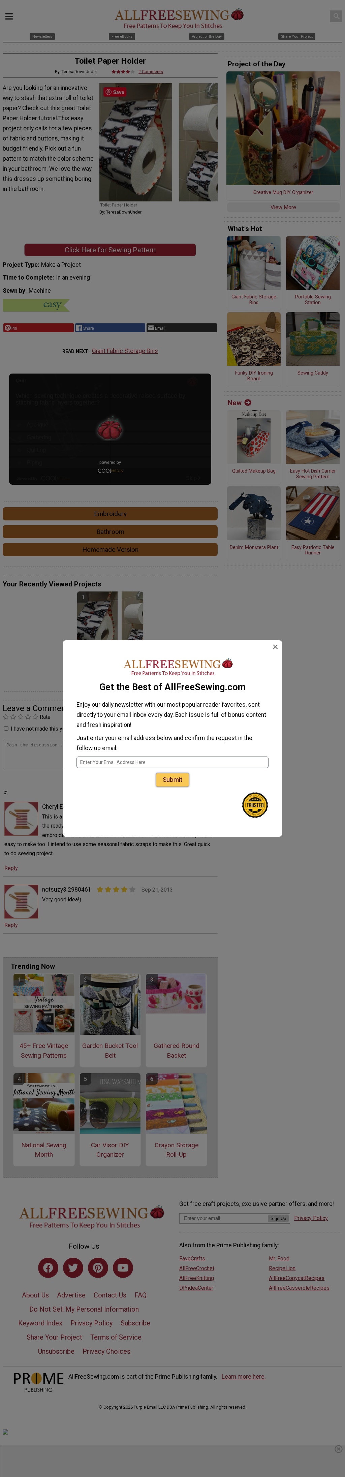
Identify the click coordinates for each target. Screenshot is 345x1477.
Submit (172, 779)
